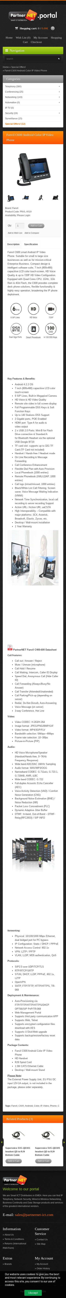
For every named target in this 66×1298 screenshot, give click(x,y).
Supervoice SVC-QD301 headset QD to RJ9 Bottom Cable (17, 1151)
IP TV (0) (9, 108)
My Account (41, 37)
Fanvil (15, 208)
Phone (53, 1106)
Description (13, 244)
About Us (9, 1234)
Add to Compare (32, 233)
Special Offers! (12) (15, 124)
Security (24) (11, 113)
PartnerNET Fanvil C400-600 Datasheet (34, 649)
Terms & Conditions (14, 1239)
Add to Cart (13, 1161)
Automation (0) (12, 102)
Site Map (41, 1244)
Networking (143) (13, 97)
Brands (8, 1264)
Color (36, 1106)
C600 (21, 1106)
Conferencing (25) (14, 92)
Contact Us (42, 1239)
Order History (43, 1268)
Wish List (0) (23, 37)
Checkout (36, 42)
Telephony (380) (13, 86)
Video (46, 1106)
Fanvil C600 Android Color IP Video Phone (26, 70)
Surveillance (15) (13, 118)
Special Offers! (18, 67)
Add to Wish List (15, 233)
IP (41, 1106)
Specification (31, 244)
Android (29, 1106)
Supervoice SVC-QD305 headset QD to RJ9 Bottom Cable (47, 1151)
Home (9, 37)
